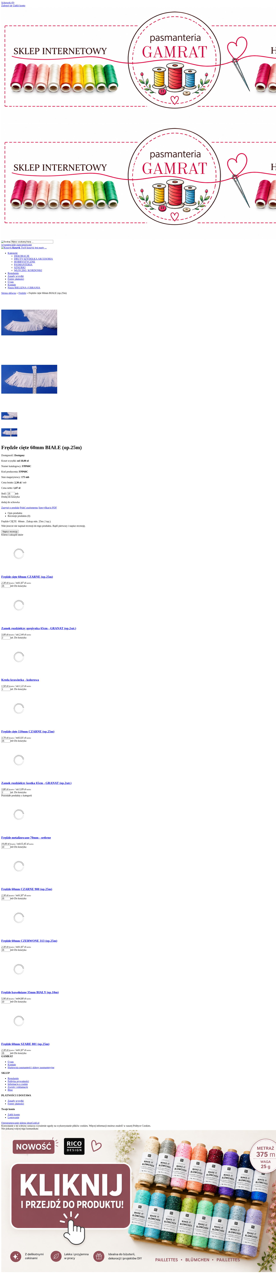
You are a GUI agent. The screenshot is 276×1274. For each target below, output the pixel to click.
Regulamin (13, 273)
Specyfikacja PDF (47, 507)
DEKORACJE (21, 256)
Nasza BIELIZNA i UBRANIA (24, 287)
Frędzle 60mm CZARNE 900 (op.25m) (26, 889)
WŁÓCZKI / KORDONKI (28, 270)
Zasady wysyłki (16, 276)
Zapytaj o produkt (10, 507)
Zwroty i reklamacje (18, 1087)
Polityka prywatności (18, 1081)
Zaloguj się (6, 5)
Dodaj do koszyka (10, 496)
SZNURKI (19, 267)
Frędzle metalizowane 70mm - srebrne (26, 837)
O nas (11, 281)
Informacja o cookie (18, 1084)
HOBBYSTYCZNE (24, 261)
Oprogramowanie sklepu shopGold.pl (20, 1123)
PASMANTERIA (23, 264)
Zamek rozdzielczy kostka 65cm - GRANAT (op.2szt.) (36, 783)
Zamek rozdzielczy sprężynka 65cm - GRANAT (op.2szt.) (38, 628)
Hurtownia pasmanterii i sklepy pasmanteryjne (31, 1067)
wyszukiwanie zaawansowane (16, 244)
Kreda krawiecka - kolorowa (20, 679)
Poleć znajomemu (29, 507)
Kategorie (13, 253)
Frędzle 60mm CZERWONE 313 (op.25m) (29, 940)
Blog (10, 1090)
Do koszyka (20, 586)
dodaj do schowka (10, 502)
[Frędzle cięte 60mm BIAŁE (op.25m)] (29, 406)
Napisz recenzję (10, 531)
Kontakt (12, 284)
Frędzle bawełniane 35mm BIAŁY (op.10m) (30, 992)
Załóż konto (19, 5)
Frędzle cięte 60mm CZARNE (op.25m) (27, 576)
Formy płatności (16, 279)
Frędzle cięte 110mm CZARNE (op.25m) (27, 731)
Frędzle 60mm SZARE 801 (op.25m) (25, 1044)
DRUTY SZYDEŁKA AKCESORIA (33, 258)
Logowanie (13, 1117)
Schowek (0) (7, 2)
